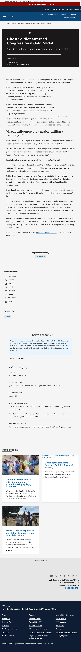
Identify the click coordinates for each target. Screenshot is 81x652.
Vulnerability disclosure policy (67, 632)
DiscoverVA (6, 622)
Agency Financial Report (64, 615)
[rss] (60, 576)
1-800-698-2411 (72, 588)
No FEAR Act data (35, 625)
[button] (40, 4)
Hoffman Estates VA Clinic (46, 232)
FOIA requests (61, 622)
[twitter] (56, 576)
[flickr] (77, 576)
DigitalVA (5, 625)
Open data (59, 629)
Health (7, 316)
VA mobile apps (34, 618)
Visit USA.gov (49, 644)
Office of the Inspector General (40, 632)
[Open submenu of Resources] (57, 14)
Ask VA (60, 343)
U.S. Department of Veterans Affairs (41, 609)
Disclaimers (60, 625)
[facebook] (64, 576)
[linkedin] (73, 576)
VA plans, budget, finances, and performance (39, 637)
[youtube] (51, 576)
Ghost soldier (40, 257)
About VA (32, 615)
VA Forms (5, 632)
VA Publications (8, 636)
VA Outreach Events (9, 629)
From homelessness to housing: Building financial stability (59, 465)
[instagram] (69, 576)
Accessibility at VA (35, 622)
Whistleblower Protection (38, 629)
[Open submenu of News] (44, 14)
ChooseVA (6, 618)
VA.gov (4, 615)
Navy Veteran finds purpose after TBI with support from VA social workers (20, 533)
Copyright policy (62, 636)
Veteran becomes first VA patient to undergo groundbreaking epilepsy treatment (19, 483)
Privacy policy (61, 618)
